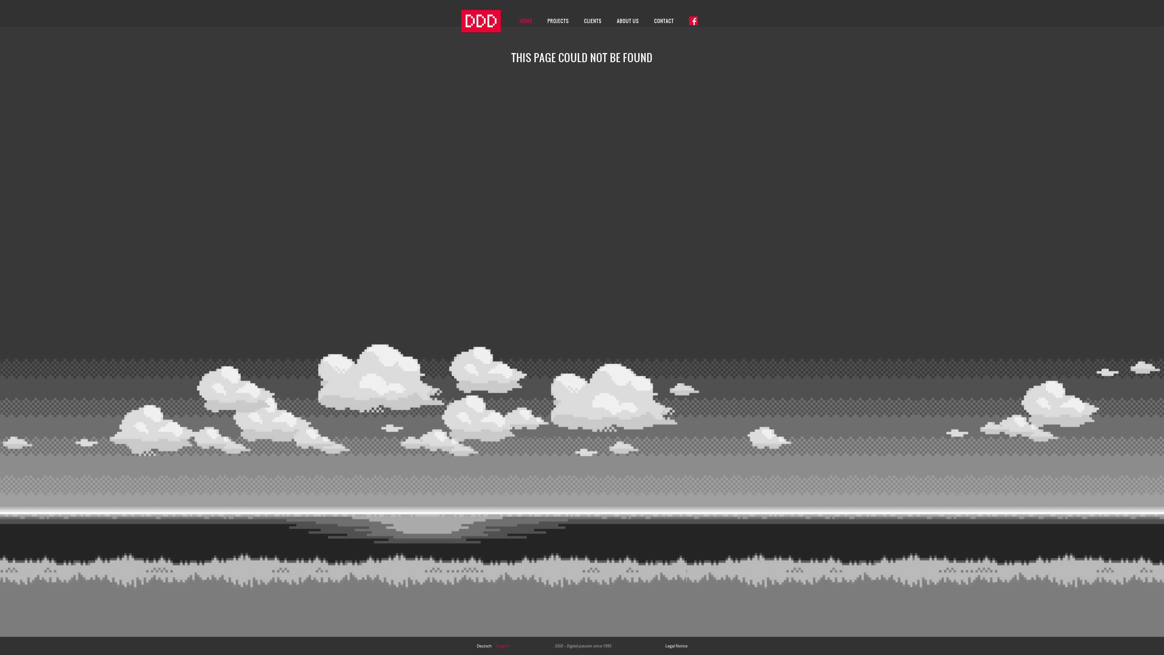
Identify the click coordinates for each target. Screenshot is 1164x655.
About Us (628, 21)
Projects (558, 21)
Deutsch (484, 646)
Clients (593, 21)
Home (526, 21)
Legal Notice (676, 646)
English (502, 646)
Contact (664, 21)
